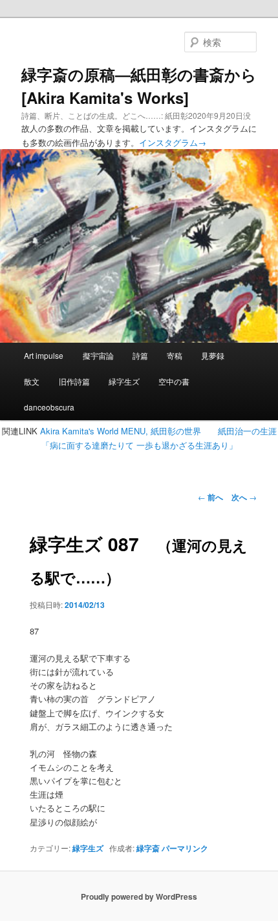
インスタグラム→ (172, 142)
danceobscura (49, 406)
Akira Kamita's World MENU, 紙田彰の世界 (120, 431)
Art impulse (43, 355)
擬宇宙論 (98, 355)
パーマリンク (185, 848)
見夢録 (212, 355)
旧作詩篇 (74, 381)
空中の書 (173, 381)
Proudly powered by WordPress (139, 896)
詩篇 (140, 355)
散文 (31, 381)
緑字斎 (148, 848)
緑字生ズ (124, 381)
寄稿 (174, 355)
